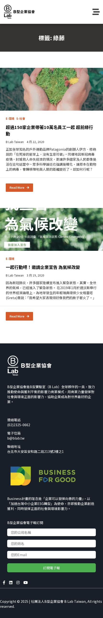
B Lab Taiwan (15, 142)
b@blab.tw (15, 438)
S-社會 (20, 118)
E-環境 (10, 118)
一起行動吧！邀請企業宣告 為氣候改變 (43, 267)
